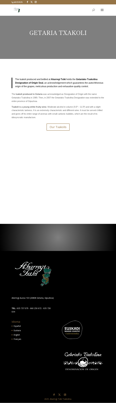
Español (17, 326)
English (17, 334)
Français (17, 339)
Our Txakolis (58, 127)
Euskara (17, 330)
